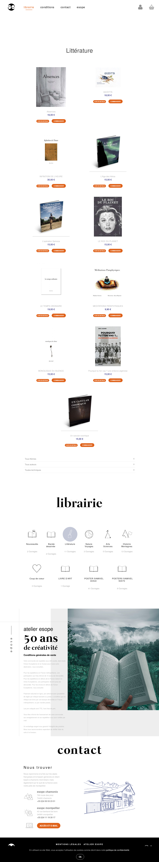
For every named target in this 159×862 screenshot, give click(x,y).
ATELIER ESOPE (93, 844)
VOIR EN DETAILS (42, 121)
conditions (47, 7)
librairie (29, 7)
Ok (80, 856)
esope (81, 7)
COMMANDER (59, 121)
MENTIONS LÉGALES (68, 844)
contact (66, 7)
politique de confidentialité (117, 850)
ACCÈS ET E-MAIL (49, 825)
